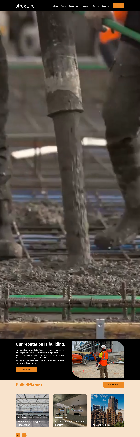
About (55, 6)
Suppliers (105, 6)
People (63, 6)
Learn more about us (26, 369)
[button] (85, 6)
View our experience (113, 385)
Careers (96, 6)
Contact (118, 5)
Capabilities (73, 6)
